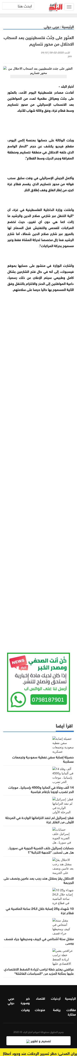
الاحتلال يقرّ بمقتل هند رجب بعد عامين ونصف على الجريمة (39, 880)
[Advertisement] (38, 467)
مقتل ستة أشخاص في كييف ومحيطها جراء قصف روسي (39, 940)
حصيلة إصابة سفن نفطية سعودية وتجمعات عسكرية (43, 759)
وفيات (25, 1009)
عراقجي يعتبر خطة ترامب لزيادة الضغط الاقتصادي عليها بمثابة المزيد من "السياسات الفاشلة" (39, 971)
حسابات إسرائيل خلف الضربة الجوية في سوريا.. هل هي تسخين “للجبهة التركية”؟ (41, 849)
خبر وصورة (25, 1000)
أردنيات (56, 998)
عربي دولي (51, 26)
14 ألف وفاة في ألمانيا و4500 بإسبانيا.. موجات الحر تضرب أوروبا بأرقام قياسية (41, 789)
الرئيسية (68, 26)
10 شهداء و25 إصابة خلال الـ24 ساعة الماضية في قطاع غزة (40, 910)
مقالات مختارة (71, 1012)
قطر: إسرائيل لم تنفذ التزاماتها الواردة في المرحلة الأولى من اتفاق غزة (39, 819)
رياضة (57, 1009)
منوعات (40, 1009)
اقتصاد (40, 998)
